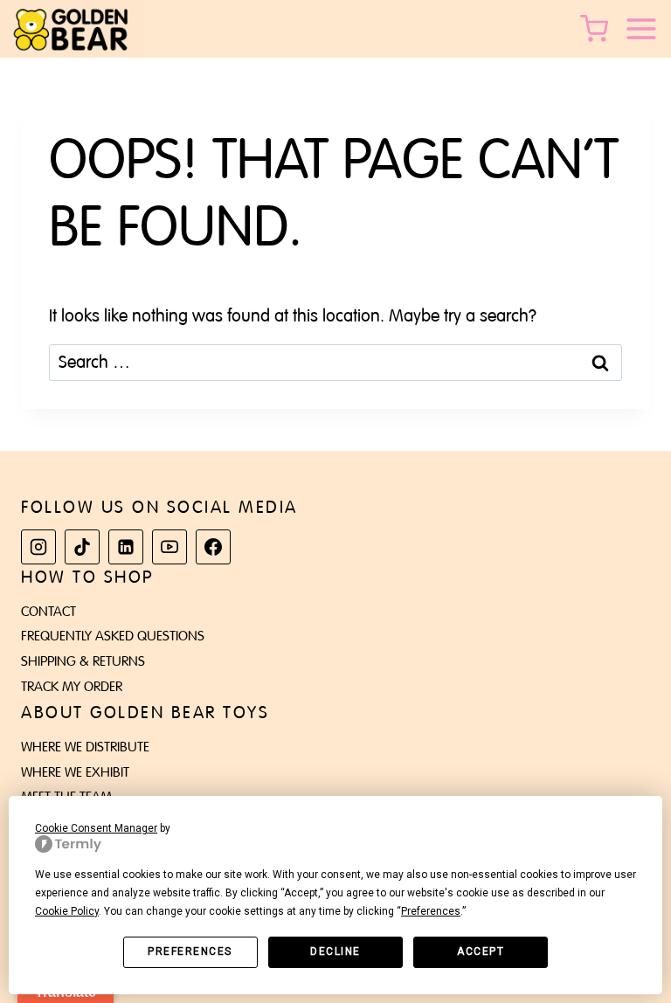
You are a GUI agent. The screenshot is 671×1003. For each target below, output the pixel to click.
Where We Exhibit (75, 772)
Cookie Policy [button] (67, 911)
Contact (48, 611)
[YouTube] (169, 546)
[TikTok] (82, 546)
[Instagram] (38, 546)
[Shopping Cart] (597, 29)
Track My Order (71, 686)
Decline (335, 951)
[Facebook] (213, 546)
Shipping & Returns (83, 661)
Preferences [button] (430, 911)
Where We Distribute (85, 747)
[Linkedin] (125, 546)
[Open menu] (647, 28)
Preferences (190, 951)
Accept (480, 951)
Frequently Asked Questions (112, 636)
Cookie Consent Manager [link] (96, 828)
